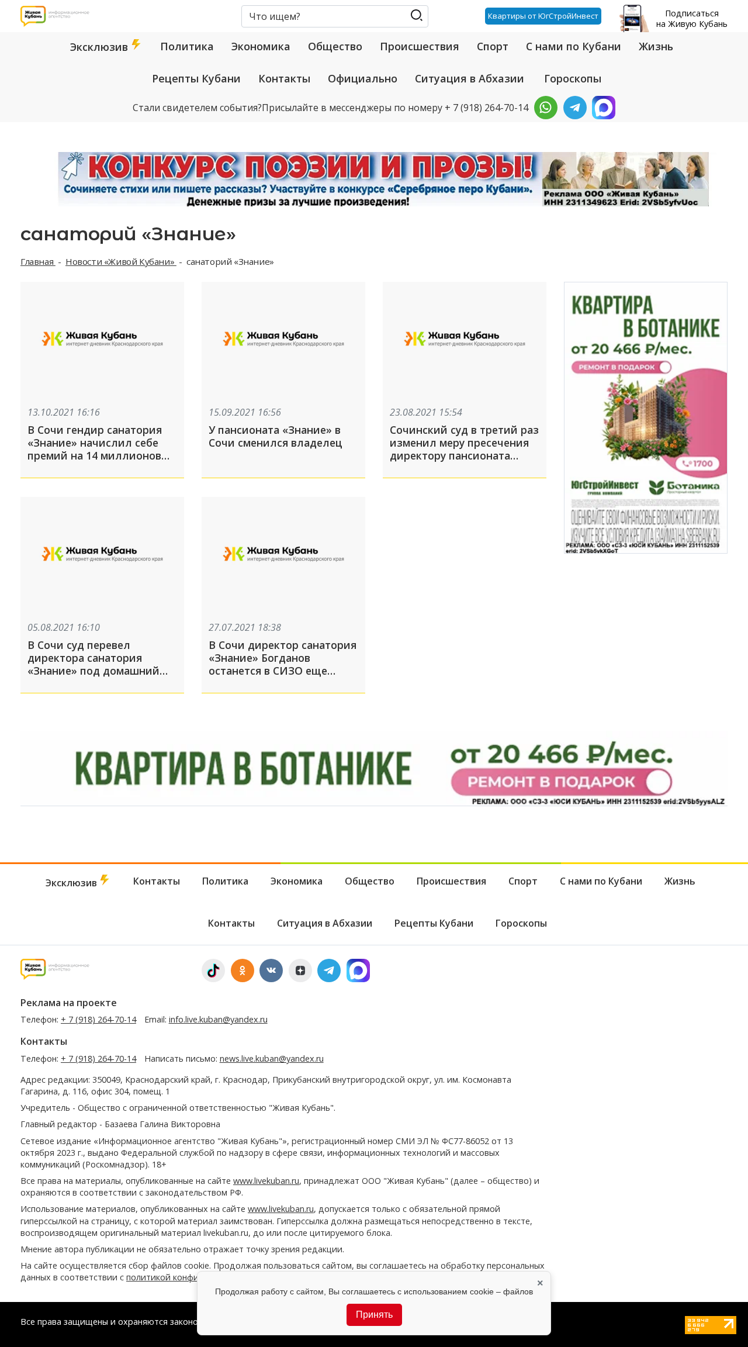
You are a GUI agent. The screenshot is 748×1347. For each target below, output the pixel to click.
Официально (362, 78)
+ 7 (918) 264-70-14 (98, 1019)
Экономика (260, 46)
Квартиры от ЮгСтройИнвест (543, 16)
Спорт (492, 46)
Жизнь (656, 46)
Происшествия (419, 46)
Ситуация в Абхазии (469, 78)
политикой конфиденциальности (194, 1277)
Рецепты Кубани (196, 78)
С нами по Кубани (573, 46)
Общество (335, 46)
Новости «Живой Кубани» (120, 261)
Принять (374, 1315)
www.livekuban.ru (266, 1180)
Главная (38, 261)
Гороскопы (572, 78)
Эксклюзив (100, 47)
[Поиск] (416, 15)
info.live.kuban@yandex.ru (218, 1019)
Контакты (284, 78)
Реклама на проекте (68, 1002)
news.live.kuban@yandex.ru (272, 1058)
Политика (187, 46)
